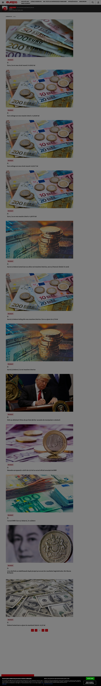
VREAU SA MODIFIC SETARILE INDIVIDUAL (89, 683)
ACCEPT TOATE (90, 678)
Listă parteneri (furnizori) (48, 683)
